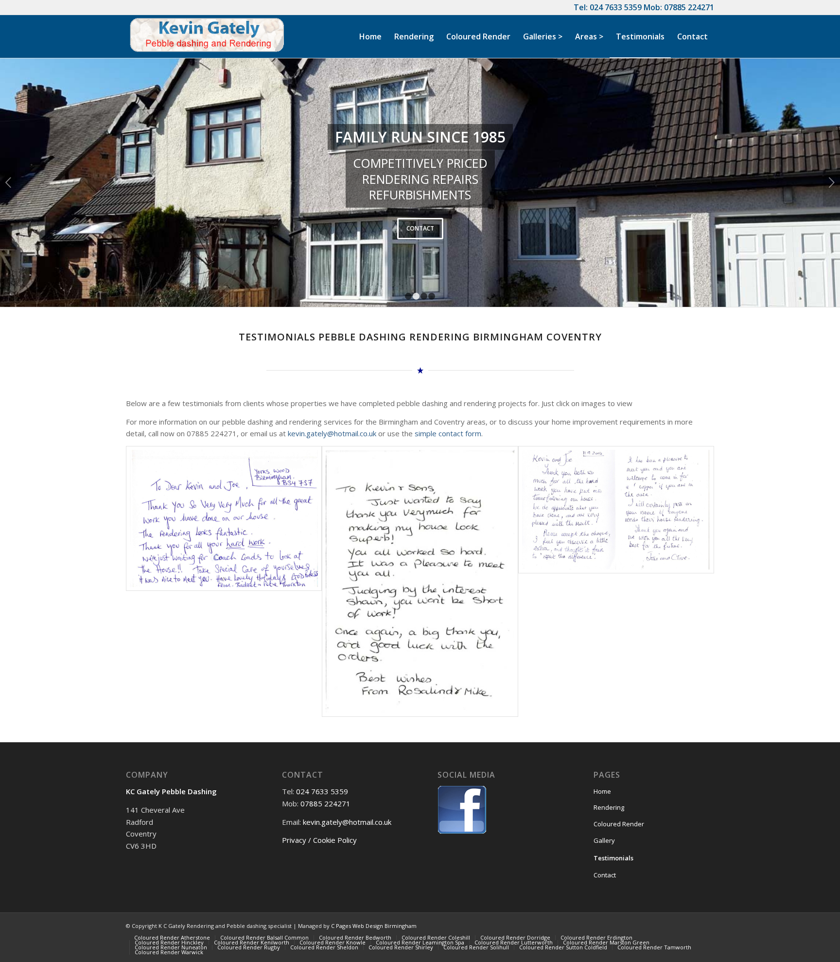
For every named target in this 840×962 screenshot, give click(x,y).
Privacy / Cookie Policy (319, 840)
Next (831, 182)
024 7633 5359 (616, 7)
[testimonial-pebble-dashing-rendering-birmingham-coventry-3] (224, 581)
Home (602, 791)
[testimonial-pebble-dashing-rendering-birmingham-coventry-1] (420, 581)
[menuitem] (370, 36)
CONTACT (420, 228)
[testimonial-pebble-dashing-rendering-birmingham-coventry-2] (616, 581)
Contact (605, 875)
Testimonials (613, 858)
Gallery (604, 840)
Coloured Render (619, 823)
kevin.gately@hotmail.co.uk (332, 433)
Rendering (609, 807)
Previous (8, 182)
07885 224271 (689, 7)
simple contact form (448, 433)
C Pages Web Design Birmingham (374, 925)
